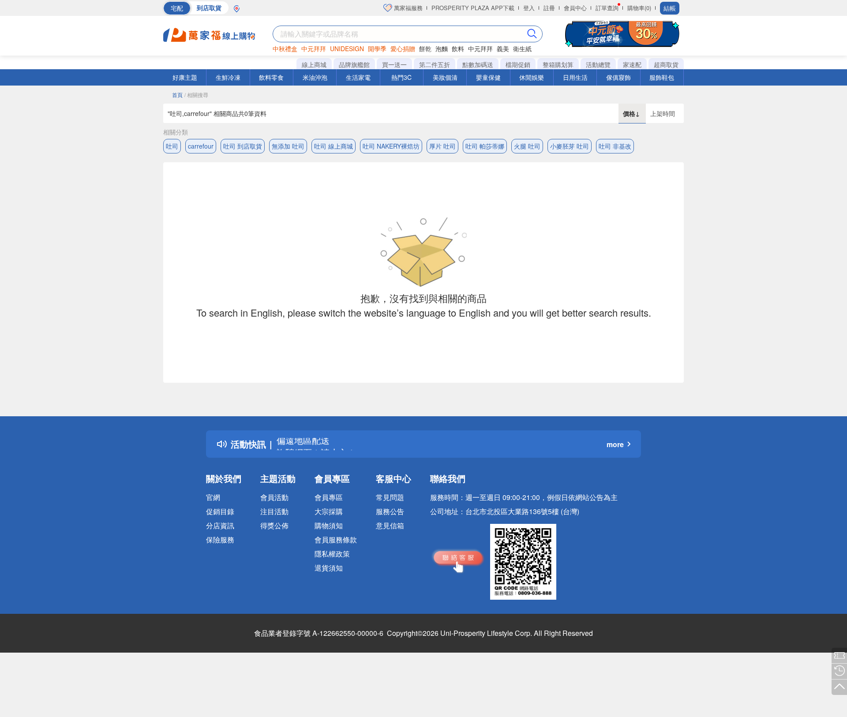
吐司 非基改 (615, 146)
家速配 (632, 64)
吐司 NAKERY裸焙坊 (391, 146)
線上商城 (314, 64)
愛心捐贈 (402, 48)
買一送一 (394, 64)
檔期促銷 (518, 64)
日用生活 (575, 77)
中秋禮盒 (285, 48)
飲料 (458, 48)
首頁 (177, 94)
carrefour (201, 146)
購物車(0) (639, 8)
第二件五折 (434, 64)
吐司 (172, 146)
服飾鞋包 (661, 77)
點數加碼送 (477, 64)
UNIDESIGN (347, 48)
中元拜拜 (313, 48)
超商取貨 (666, 64)
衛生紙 (522, 48)
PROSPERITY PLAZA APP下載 (472, 8)
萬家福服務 (407, 8)
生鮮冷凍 (228, 77)
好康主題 (184, 77)
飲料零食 (271, 77)
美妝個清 (445, 77)
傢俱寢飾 (618, 77)
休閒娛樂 (531, 77)
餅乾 (425, 48)
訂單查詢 (607, 8)
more (615, 444)
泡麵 (441, 48)
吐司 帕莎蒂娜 (484, 146)
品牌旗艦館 (354, 64)
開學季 (377, 48)
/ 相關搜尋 (196, 94)
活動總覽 (598, 64)
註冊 (549, 8)
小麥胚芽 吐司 (569, 146)
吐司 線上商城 (333, 146)
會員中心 (575, 8)
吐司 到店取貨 (242, 146)
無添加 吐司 (288, 146)
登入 (529, 8)
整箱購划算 (558, 64)
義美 (503, 48)
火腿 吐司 (527, 146)
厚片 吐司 (442, 146)
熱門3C (401, 77)
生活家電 (358, 77)
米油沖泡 (315, 77)
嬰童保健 (488, 77)
